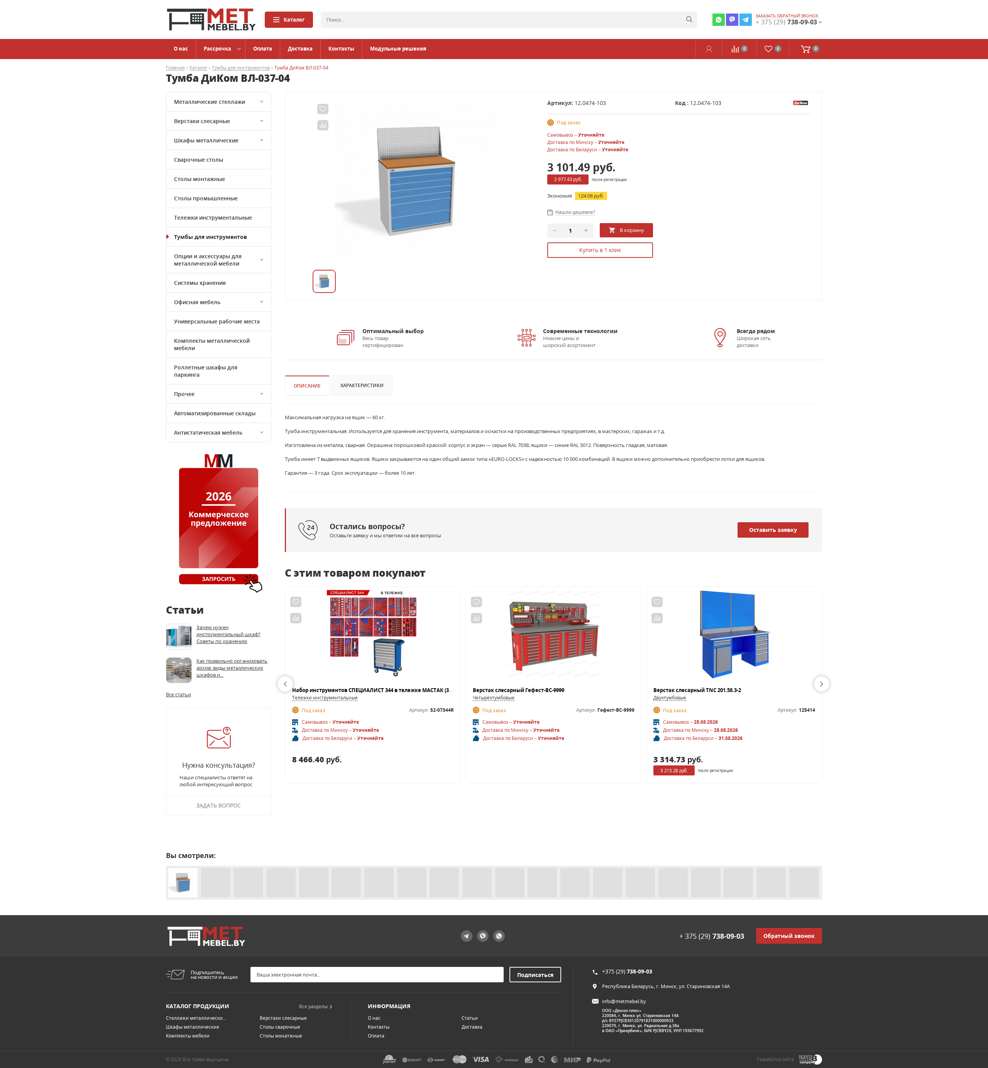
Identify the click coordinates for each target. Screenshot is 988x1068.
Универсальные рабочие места (217, 321)
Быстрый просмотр (373, 636)
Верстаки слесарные (202, 121)
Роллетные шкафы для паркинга (205, 371)
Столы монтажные (199, 179)
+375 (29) (627, 971)
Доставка (300, 48)
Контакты (341, 48)
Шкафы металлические (206, 140)
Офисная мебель (197, 302)
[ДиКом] (800, 102)
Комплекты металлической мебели (212, 344)
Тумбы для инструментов (241, 68)
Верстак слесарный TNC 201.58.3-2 (697, 690)
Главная (175, 68)
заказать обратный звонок (787, 16)
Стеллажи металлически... (196, 1018)
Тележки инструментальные (213, 217)
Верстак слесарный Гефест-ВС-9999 (518, 690)
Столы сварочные (280, 1026)
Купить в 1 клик (600, 250)
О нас (181, 48)
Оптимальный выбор (393, 331)
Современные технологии (580, 331)
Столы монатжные (281, 1035)
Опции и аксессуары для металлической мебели (208, 259)
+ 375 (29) (711, 936)
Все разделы (313, 1006)
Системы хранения (200, 282)
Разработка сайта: (776, 1059)
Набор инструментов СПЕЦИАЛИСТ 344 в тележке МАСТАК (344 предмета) (387, 690)
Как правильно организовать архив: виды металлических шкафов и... (231, 667)
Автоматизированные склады (214, 413)
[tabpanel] (415, 181)
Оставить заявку (773, 529)
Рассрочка (217, 48)
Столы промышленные (206, 198)
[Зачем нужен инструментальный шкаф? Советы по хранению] (179, 637)
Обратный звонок (789, 935)
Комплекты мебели (188, 1035)
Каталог (294, 19)
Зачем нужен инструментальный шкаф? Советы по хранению (228, 634)
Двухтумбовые (669, 697)
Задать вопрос (218, 805)
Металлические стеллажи (209, 101)
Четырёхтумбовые (493, 697)
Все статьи (178, 694)
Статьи (470, 1018)
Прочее (184, 394)
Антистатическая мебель (208, 432)
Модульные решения (398, 48)
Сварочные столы (198, 159)
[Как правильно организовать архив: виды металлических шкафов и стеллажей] (179, 670)
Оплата (262, 48)
